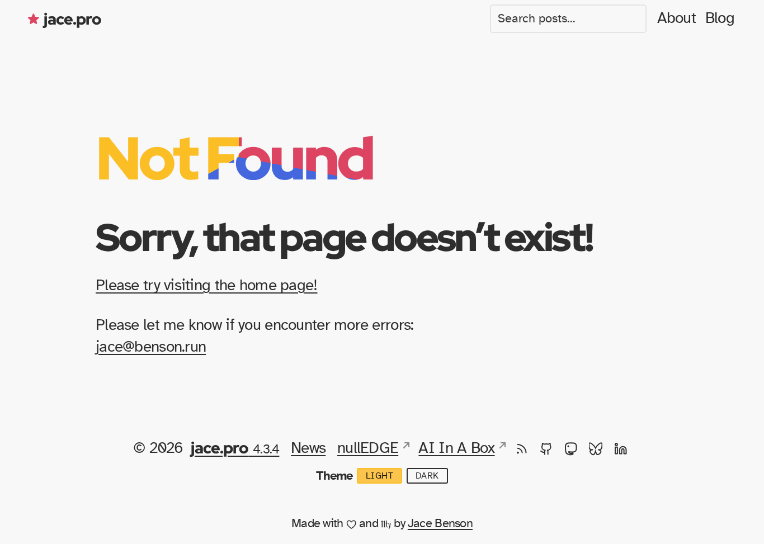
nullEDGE (367, 448)
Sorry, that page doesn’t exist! (344, 236)
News (308, 448)
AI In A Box (456, 448)
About (676, 18)
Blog (719, 18)
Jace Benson (440, 523)
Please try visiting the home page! (207, 286)
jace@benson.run (151, 347)
